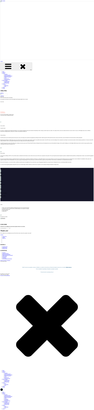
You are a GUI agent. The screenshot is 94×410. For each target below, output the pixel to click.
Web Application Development (7, 258)
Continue (1, 234)
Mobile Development (7, 375)
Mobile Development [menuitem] (7, 397)
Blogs (5, 383)
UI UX (5, 376)
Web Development (7, 378)
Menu (31, 69)
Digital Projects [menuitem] (6, 403)
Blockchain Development (6, 254)
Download (3, 218)
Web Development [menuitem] (7, 400)
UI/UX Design (4, 256)
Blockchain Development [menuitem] (8, 396)
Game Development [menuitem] (7, 395)
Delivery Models (5, 379)
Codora (1, 61)
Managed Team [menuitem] (6, 404)
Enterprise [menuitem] (5, 394)
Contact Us (2, 95)
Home (3, 370)
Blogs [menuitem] (5, 406)
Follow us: (4, 238)
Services (3, 372)
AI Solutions (4, 257)
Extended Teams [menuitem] (6, 402)
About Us (3, 371)
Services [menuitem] (3, 393)
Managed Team (4, 248)
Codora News (4, 236)
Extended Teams (4, 246)
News (5, 385)
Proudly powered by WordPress (5, 260)
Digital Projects (4, 247)
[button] (1, 389)
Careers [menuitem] (3, 408)
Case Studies (6, 384)
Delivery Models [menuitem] (5, 401)
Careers (3, 386)
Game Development (5, 253)
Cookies (3, 237)
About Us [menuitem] (3, 392)
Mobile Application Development (7, 255)
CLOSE (3, 387)
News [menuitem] (5, 407)
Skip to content (2, 0)
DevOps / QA (6, 377)
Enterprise (3, 252)
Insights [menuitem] (3, 405)
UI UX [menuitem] (5, 398)
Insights (3, 382)
